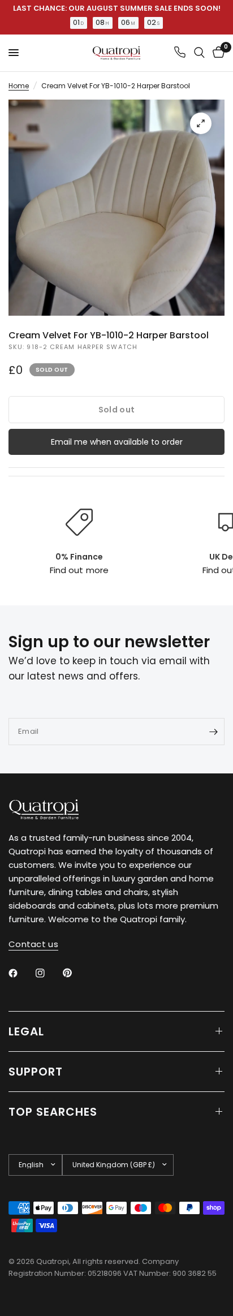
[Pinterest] (75, 972)
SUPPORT (35, 1072)
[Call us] (180, 53)
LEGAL (26, 1031)
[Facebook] (20, 973)
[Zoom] (201, 123)
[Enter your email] (213, 731)
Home (18, 86)
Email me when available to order (117, 442)
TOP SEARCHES (52, 1112)
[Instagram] (48, 973)
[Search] (199, 53)
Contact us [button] (33, 944)
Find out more (79, 570)
